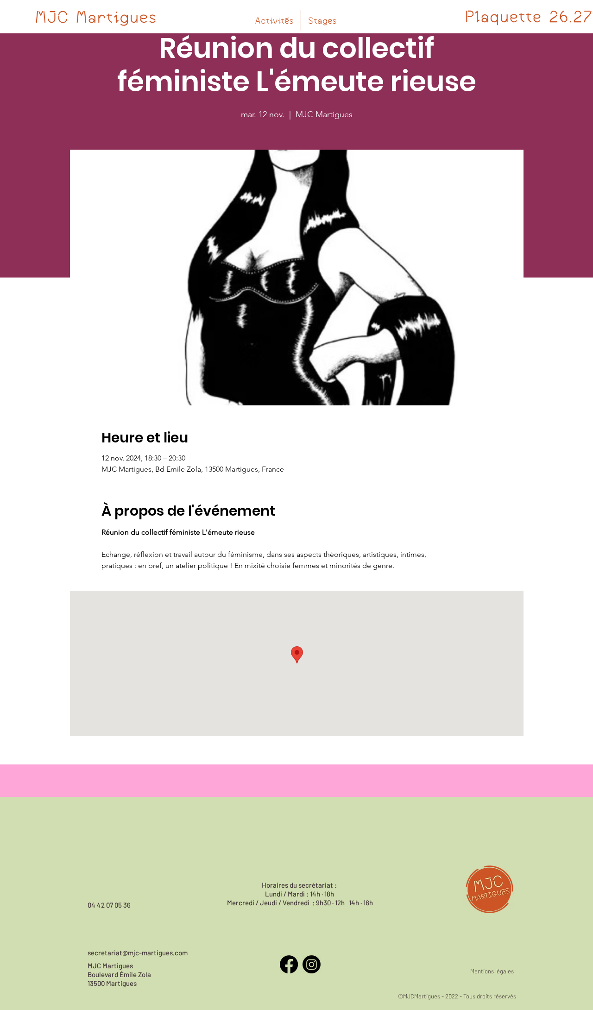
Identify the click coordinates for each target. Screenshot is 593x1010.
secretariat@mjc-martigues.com (138, 952)
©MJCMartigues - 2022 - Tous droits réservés (457, 996)
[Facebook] (289, 964)
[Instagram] (312, 964)
